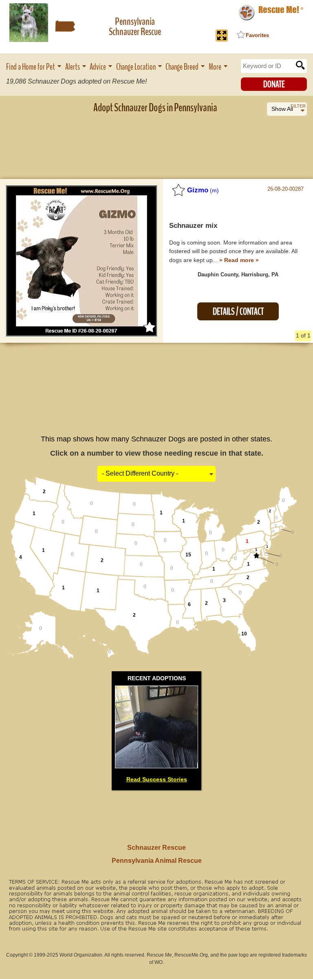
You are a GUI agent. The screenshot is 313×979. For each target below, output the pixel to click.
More (215, 67)
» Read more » (239, 260)
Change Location (136, 67)
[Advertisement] (156, 140)
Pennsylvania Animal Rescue (157, 860)
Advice (98, 67)
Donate (274, 84)
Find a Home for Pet (30, 67)
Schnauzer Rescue (156, 847)
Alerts (72, 67)
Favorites (257, 35)
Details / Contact (238, 311)
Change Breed (181, 67)
